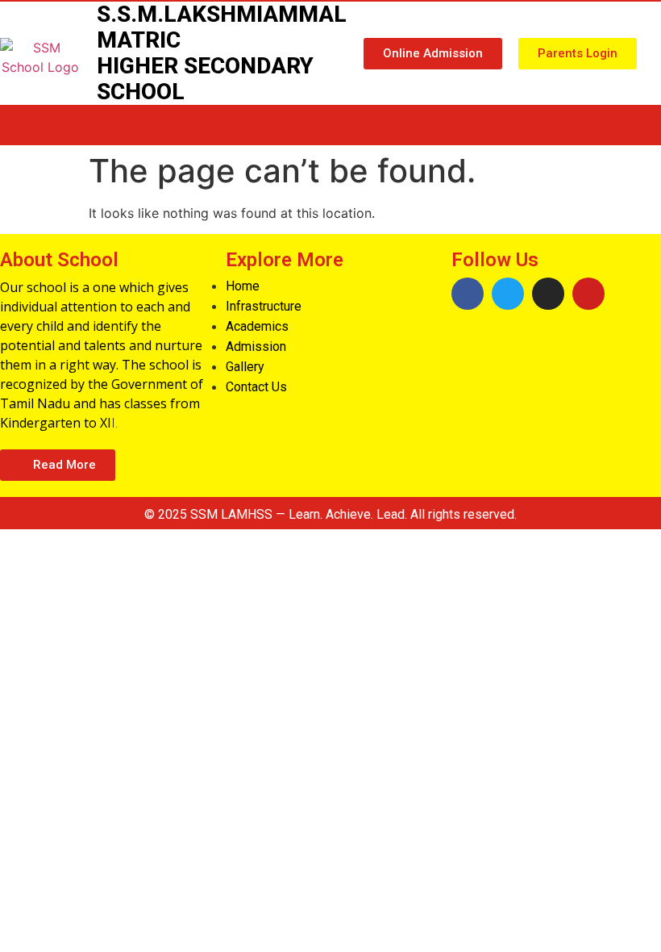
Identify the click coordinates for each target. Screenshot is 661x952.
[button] (433, 53)
